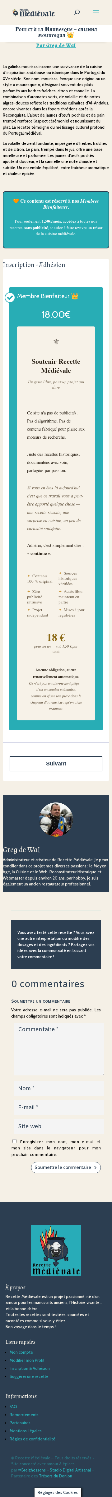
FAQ (13, 1406)
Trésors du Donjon (55, 1475)
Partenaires (20, 1422)
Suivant (56, 763)
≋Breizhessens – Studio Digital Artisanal (54, 1469)
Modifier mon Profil (27, 1360)
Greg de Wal (61, 45)
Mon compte (21, 1352)
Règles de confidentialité (32, 1438)
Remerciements (24, 1414)
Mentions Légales (26, 1430)
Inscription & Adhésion (30, 1368)
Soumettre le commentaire (63, 1167)
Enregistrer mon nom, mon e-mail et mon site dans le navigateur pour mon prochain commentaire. (56, 1148)
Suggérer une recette (29, 1376)
